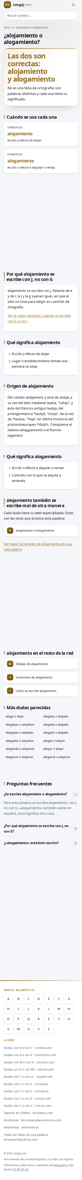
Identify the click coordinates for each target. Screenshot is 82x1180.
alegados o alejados (20, 741)
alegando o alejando (20, 749)
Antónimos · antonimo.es (21, 1127)
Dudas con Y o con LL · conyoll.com (28, 1077)
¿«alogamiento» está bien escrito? (31, 843)
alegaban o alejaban (20, 724)
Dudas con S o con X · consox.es (26, 1084)
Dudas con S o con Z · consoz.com (27, 1098)
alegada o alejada (55, 724)
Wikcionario (60, 1165)
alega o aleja (15, 716)
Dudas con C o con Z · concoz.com (27, 1106)
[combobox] (41, 15)
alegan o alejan (54, 741)
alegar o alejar (53, 749)
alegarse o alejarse (56, 757)
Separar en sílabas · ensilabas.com (28, 1113)
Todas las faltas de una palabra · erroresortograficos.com (27, 1137)
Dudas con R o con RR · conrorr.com (29, 1069)
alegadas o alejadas (20, 732)
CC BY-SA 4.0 (21, 1169)
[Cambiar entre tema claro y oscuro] (73, 4)
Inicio (7, 27)
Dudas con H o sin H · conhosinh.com (30, 1055)
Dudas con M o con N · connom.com (29, 1062)
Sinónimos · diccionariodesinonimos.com (32, 1120)
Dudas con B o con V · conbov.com (28, 1048)
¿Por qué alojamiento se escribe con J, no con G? (36, 828)
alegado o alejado (55, 732)
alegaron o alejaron (19, 757)
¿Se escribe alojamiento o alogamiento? (35, 794)
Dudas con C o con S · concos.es (26, 1091)
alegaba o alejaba (55, 716)
